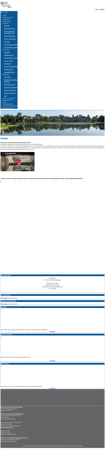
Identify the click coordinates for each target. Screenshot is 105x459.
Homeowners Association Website (50, 446)
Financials (7, 77)
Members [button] (6, 74)
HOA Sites (65, 446)
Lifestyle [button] (5, 23)
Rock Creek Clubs (9, 28)
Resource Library (8, 17)
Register (102, 9)
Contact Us (6, 19)
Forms (5, 102)
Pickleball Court (9, 55)
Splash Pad (7, 63)
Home (5, 15)
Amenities (7, 52)
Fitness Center (8, 69)
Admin (80, 446)
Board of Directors (10, 93)
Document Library (9, 84)
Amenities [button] (6, 50)
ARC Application (8, 104)
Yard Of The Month (9, 98)
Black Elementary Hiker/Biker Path (9, 32)
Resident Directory (10, 90)
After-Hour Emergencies (10, 106)
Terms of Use (73, 446)
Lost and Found (8, 108)
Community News (9, 36)
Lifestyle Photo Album (11, 47)
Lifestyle (6, 25)
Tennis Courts (8, 61)
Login (96, 9)
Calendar (7, 42)
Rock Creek (36, 446)
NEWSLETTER (7, 100)
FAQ (5, 96)
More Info (52, 331)
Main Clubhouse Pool (11, 66)
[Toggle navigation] (6, 12)
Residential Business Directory (10, 81)
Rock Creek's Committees (12, 44)
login (5, 298)
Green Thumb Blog (10, 39)
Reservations (7, 21)
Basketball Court (9, 72)
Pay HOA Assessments (11, 87)
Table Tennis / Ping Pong (12, 58)
